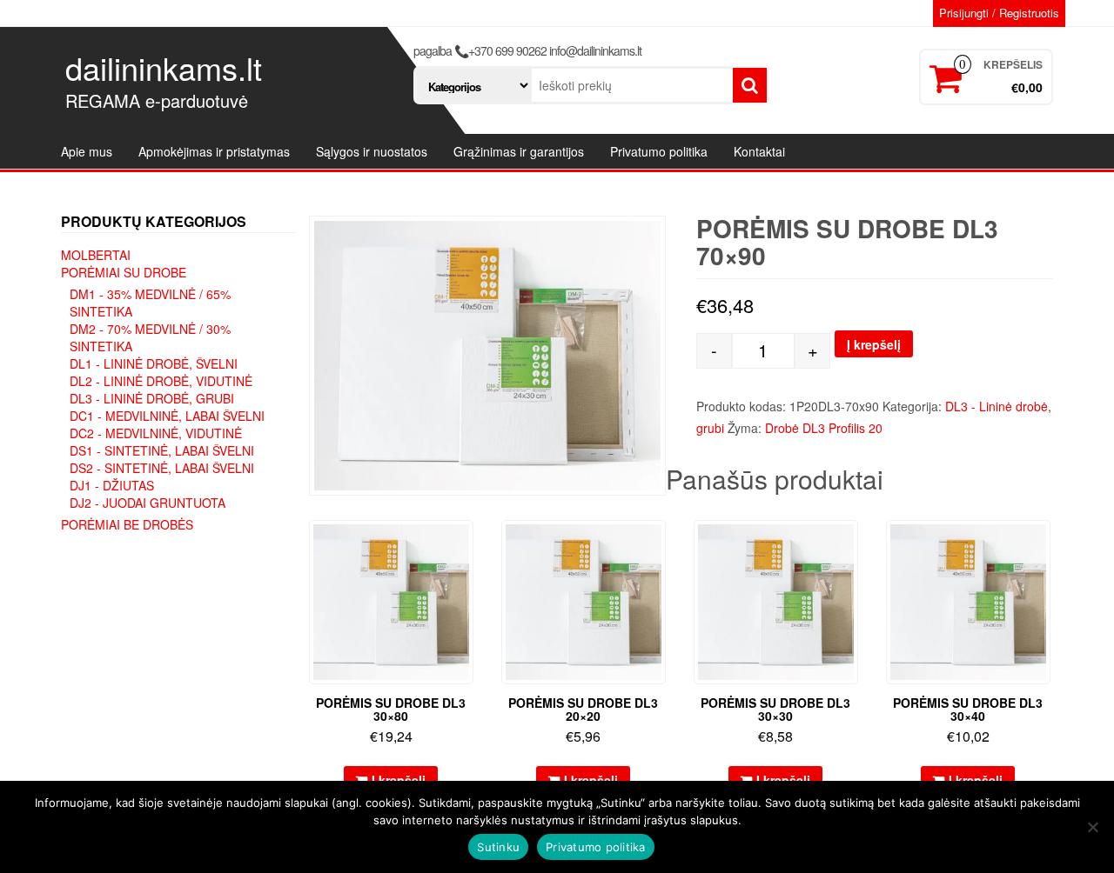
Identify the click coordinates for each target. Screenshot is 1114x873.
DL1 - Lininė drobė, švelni (154, 363)
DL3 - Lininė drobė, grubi (152, 398)
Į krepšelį (874, 344)
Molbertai (96, 254)
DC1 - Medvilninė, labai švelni (167, 415)
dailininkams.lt (163, 67)
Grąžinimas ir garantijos (518, 151)
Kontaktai (759, 151)
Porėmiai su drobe (123, 272)
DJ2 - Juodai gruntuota (147, 502)
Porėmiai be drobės (127, 524)
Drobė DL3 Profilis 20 (823, 427)
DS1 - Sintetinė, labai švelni (162, 450)
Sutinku (498, 847)
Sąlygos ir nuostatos (371, 151)
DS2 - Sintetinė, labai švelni (162, 467)
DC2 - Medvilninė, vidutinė (156, 433)
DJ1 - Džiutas (112, 485)
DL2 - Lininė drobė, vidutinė (161, 381)
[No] (1092, 827)
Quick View (465, 545)
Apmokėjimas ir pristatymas (214, 151)
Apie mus (86, 151)
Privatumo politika (659, 151)
